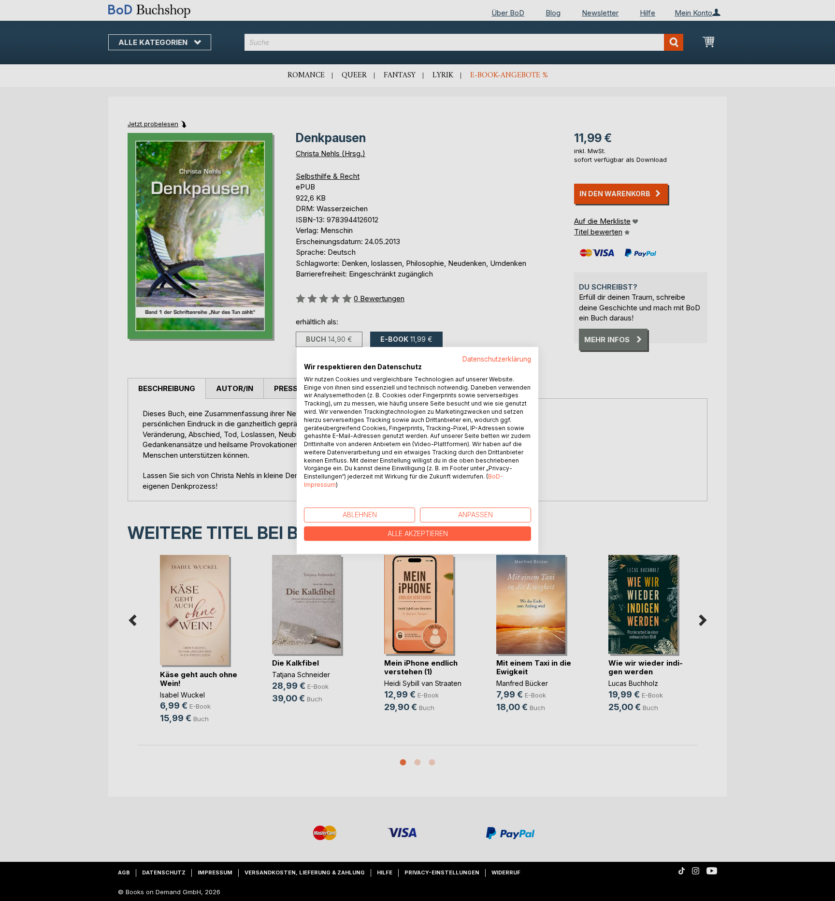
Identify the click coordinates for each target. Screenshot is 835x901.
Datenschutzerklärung (496, 359)
